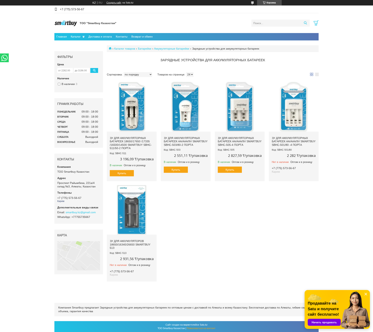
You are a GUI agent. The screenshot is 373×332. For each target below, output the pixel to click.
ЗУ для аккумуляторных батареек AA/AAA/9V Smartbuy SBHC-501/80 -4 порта (293, 141)
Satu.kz (203, 324)
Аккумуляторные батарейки (171, 48)
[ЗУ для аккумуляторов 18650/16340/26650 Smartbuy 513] (132, 210)
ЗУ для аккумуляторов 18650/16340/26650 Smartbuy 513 (130, 244)
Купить (122, 173)
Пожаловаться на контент (201, 328)
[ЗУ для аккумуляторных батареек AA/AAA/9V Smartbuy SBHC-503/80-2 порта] (186, 107)
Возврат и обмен (142, 36)
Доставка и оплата (100, 36)
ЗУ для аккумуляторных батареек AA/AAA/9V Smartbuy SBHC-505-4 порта (239, 141)
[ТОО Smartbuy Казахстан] (66, 22)
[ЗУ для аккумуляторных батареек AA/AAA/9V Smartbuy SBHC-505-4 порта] (240, 107)
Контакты (121, 36)
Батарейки (144, 48)
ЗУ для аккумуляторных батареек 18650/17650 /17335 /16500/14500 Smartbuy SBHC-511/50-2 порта (131, 143)
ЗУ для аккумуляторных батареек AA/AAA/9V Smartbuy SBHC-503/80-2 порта (185, 141)
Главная (61, 36)
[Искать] (305, 23)
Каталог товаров (124, 48)
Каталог (76, 36)
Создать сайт (113, 2)
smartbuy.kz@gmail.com (81, 212)
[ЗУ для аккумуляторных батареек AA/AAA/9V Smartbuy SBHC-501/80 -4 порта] (294, 107)
